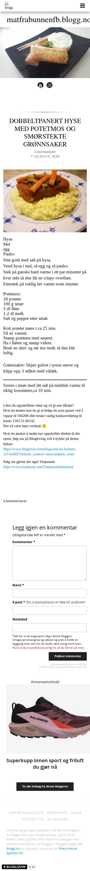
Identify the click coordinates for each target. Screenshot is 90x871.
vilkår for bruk (70, 666)
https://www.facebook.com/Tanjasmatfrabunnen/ (38, 467)
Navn (18, 585)
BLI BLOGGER (58, 819)
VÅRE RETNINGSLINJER (26, 813)
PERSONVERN (57, 813)
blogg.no (13, 848)
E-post (48, 602)
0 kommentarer (45, 152)
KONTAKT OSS (33, 819)
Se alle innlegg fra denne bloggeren (45, 786)
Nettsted (19, 619)
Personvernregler (54, 666)
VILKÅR (76, 813)
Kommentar (23, 542)
